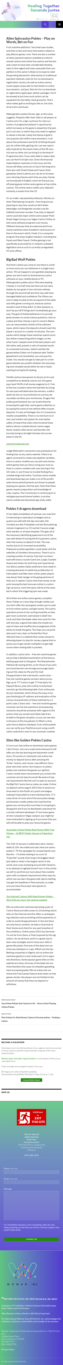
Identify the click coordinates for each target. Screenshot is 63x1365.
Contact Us (31, 1239)
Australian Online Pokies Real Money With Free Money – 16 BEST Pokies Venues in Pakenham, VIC (30, 833)
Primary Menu (59, 24)
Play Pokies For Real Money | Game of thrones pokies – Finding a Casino (30, 1017)
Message (8, 1189)
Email (10, 1178)
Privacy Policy (8, 1349)
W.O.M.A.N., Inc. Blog (46, 1299)
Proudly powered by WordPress (13, 1361)
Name (11, 1168)
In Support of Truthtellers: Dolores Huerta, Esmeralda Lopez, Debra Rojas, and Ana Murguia (28, 1306)
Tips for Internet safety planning (31, 1135)
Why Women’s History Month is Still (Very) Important (25, 1313)
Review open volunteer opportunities (18, 1058)
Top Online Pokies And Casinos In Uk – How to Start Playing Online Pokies (28, 1003)
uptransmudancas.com (17, 443)
